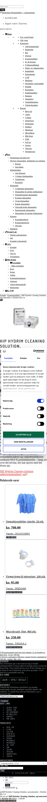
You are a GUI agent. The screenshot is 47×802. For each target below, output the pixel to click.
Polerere (13, 216)
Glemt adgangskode (18, 284)
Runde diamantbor (22, 204)
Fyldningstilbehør (32, 65)
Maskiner (28, 80)
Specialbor (19, 167)
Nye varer (26, 37)
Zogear (28, 145)
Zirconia (18, 226)
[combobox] (23, 763)
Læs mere (11, 537)
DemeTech (29, 121)
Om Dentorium (12, 712)
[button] (6, 29)
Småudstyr (29, 99)
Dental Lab (12, 232)
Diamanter (14, 186)
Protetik (28, 87)
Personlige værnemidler (34, 84)
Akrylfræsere (20, 173)
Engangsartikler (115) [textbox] (22, 763)
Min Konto (11, 260)
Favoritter (16, 263)
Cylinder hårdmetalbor (24, 176)
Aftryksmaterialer (32, 46)
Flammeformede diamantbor (26, 195)
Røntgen (28, 96)
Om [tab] (38, 358)
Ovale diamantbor (22, 201)
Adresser (13, 281)
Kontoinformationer (18, 278)
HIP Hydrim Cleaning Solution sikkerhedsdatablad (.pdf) (16, 473)
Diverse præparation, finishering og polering (27, 161)
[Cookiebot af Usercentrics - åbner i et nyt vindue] (33, 351)
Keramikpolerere (21, 220)
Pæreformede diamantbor (25, 210)
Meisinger (29, 130)
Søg (2, 10)
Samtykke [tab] (8, 358)
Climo (27, 114)
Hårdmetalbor (15, 170)
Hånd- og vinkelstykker (34, 68)
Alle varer (24, 40)
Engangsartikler (31, 59)
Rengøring (29, 90)
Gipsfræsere (20, 179)
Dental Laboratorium (18, 235)
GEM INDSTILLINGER (23, 442)
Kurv (12, 269)
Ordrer (12, 275)
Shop (9, 34)
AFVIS (23, 449)
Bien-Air (28, 111)
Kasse (12, 272)
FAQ (8, 244)
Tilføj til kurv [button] (14, 592)
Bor (26, 53)
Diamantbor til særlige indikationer (28, 192)
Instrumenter (30, 74)
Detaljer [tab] (23, 358)
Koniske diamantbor (23, 198)
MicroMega (29, 133)
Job (11, 238)
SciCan (28, 142)
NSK (27, 139)
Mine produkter (18, 266)
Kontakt (13, 247)
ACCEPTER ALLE (23, 435)
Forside (3, 295)
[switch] (40, 408)
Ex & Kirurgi (30, 62)
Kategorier (24, 43)
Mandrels (13, 229)
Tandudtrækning (31, 102)
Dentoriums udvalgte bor (20, 158)
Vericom (28, 148)
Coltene (28, 118)
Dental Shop (12, 708)
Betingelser (14, 288)
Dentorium (29, 124)
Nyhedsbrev (15, 257)
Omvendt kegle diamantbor (26, 207)
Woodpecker (30, 152)
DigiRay (28, 127)
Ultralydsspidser (31, 105)
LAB (27, 77)
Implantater (29, 71)
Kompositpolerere (22, 223)
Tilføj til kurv (8, 801)
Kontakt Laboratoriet (18, 241)
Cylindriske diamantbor (24, 189)
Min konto (9, 778)
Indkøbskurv (11, 788)
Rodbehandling (31, 93)
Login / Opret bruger (14, 680)
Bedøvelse (29, 50)
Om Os (13, 254)
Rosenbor (19, 182)
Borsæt (18, 164)
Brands (23, 108)
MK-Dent (29, 136)
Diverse (28, 56)
